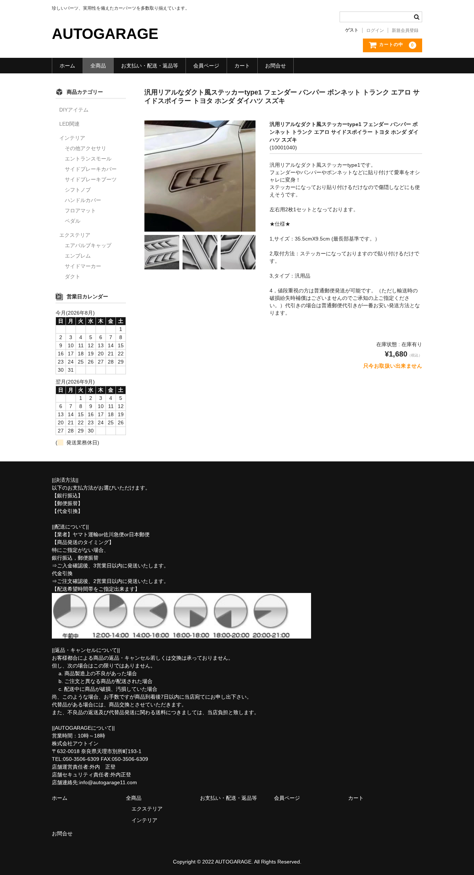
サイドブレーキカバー (91, 169)
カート (242, 66)
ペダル (72, 221)
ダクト (72, 276)
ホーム (67, 66)
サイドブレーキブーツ (91, 179)
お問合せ (275, 66)
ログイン (375, 30)
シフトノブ (78, 190)
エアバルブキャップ (88, 245)
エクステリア (74, 235)
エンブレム (78, 256)
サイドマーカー (83, 266)
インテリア (72, 138)
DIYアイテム (74, 110)
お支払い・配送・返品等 (149, 66)
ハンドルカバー (83, 200)
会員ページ (206, 66)
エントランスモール (88, 159)
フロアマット (80, 210)
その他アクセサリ (85, 148)
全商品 (98, 66)
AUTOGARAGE (105, 34)
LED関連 (69, 124)
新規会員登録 (405, 30)
